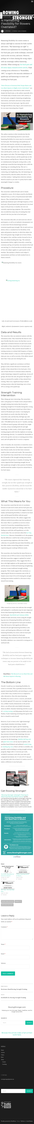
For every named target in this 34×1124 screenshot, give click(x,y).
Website (3, 963)
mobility (18, 901)
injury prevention (7, 901)
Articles (15, 31)
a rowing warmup (8, 711)
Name (3, 944)
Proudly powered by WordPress (8, 1121)
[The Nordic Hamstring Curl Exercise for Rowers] (8, 869)
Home (2, 1050)
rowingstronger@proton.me (7, 1079)
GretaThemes (29, 1121)
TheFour (23, 1121)
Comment (4, 927)
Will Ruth (8, 31)
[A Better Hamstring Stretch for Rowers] (23, 869)
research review (7, 904)
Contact (4, 1062)
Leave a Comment (22, 31)
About (2, 1059)
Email (3, 954)
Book (2, 1057)
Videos (2, 1055)
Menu (32, 1)
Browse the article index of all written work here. (17, 1034)
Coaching (4, 1064)
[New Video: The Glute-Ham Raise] (8, 885)
